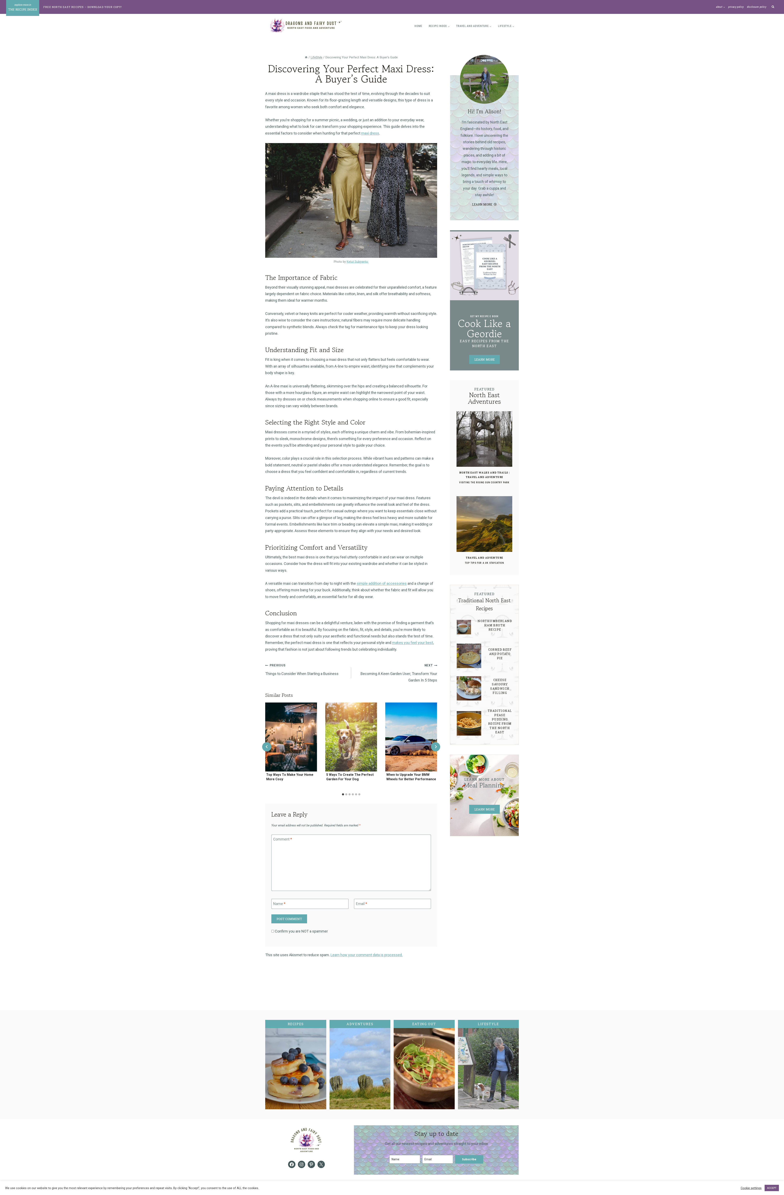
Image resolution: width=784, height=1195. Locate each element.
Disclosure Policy (756, 6)
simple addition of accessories (382, 583)
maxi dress (370, 133)
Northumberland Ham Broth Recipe (495, 625)
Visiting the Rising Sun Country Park (484, 482)
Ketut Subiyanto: (358, 261)
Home (418, 26)
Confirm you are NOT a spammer (301, 931)
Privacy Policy (736, 6)
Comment (282, 839)
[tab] (343, 794)
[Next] (435, 746)
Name (279, 904)
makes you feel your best (412, 642)
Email (361, 904)
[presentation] (291, 737)
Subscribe (469, 1159)
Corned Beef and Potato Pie (500, 654)
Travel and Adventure (484, 477)
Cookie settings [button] (751, 1188)
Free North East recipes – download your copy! (82, 7)
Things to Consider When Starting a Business (302, 670)
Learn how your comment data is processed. (367, 955)
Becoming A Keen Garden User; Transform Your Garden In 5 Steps (399, 673)
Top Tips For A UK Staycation (484, 562)
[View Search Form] (773, 7)
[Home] (306, 57)
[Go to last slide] (266, 746)
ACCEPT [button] (771, 1187)
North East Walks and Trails (483, 472)
